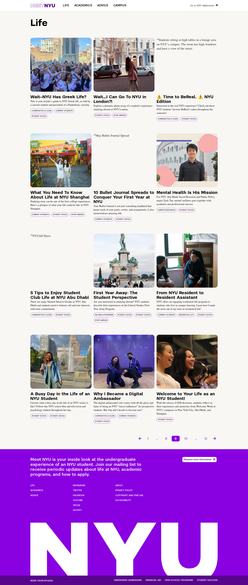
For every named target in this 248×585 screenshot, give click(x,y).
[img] (60, 65)
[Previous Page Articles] (140, 438)
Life (66, 5)
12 (205, 439)
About (119, 485)
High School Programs (179, 580)
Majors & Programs (104, 315)
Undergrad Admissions (128, 580)
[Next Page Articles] (215, 438)
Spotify (77, 510)
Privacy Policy (124, 490)
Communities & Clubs (42, 111)
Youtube (78, 500)
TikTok (76, 505)
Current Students (64, 111)
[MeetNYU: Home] (42, 5)
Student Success (207, 580)
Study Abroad (119, 115)
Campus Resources (166, 210)
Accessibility (123, 500)
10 (186, 439)
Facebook (78, 495)
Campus (119, 5)
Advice (102, 5)
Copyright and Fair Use (129, 495)
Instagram (79, 485)
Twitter (77, 490)
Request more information (198, 459)
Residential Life (186, 315)
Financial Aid (153, 580)
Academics (83, 5)
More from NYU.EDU (41, 580)
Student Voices (39, 116)
